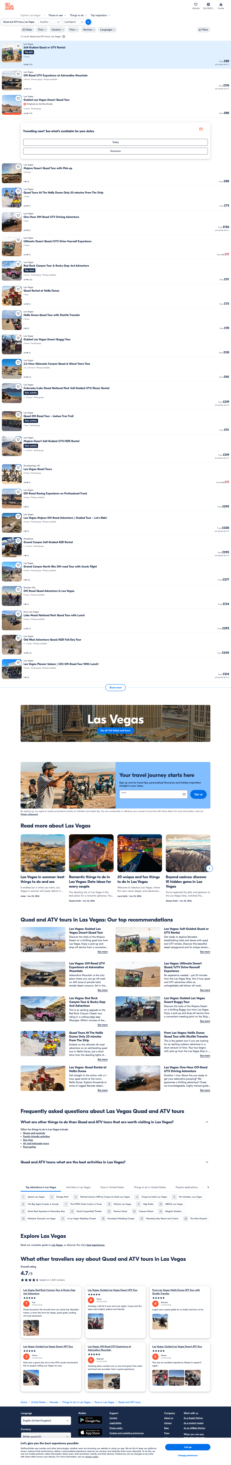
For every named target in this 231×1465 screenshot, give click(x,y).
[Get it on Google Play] (90, 1420)
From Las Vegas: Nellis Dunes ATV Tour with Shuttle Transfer (176, 1292)
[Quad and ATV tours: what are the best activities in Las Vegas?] (207, 1162)
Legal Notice (115, 1423)
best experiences (95, 1245)
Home (24, 1402)
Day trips (28, 1140)
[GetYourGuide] (9, 6)
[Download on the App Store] (90, 1432)
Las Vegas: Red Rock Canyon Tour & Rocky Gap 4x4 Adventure (49, 1292)
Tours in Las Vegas (104, 1402)
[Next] (209, 868)
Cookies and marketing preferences (127, 1433)
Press (166, 1433)
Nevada (54, 1402)
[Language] (208, 4)
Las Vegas (57, 1245)
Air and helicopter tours (36, 1143)
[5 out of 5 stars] (51, 1298)
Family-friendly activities (36, 1136)
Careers (168, 1423)
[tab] (41, 1187)
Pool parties (29, 1147)
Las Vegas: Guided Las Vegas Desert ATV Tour (113, 1290)
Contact (113, 1418)
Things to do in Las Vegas (76, 1402)
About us (168, 1418)
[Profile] (220, 4)
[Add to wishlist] (18, 46)
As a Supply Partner (193, 1418)
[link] (115, 55)
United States (38, 1402)
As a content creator (194, 1423)
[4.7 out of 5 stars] (30, 1280)
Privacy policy (116, 1428)
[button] (115, 55)
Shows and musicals (34, 1133)
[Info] (63, 36)
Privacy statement (29, 814)
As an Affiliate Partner (194, 1428)
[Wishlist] (195, 4)
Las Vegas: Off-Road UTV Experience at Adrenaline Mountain (109, 1348)
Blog (166, 1428)
